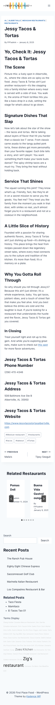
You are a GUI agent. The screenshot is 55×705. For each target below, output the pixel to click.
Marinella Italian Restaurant (22, 581)
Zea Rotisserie (39, 650)
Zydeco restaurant (9, 660)
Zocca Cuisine (35, 638)
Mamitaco (13, 606)
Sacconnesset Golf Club (20, 574)
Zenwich (19, 641)
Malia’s (11, 454)
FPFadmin (11, 42)
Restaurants (11, 23)
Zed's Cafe (11, 641)
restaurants (34, 435)
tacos (9, 440)
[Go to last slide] (11, 498)
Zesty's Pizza (18, 654)
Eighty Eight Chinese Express (23, 566)
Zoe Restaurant (42, 654)
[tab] (22, 520)
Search (7, 535)
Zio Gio (19, 660)
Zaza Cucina (12, 638)
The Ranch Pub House (19, 558)
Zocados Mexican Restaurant (24, 622)
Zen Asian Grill (29, 645)
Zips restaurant (28, 634)
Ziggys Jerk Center (40, 630)
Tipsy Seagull (42, 454)
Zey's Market (45, 626)
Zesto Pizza (38, 634)
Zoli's (50, 630)
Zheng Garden (8, 622)
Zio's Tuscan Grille (24, 626)
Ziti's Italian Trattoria (40, 641)
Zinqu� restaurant (30, 654)
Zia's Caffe (7, 630)
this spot (43, 344)
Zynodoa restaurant (10, 626)
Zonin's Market (17, 630)
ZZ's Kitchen (39, 645)
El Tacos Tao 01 (17, 610)
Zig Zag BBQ (17, 634)
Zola (37, 622)
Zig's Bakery (7, 654)
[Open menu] (49, 5)
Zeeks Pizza (36, 626)
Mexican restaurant (15, 435)
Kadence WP (33, 696)
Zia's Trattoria (27, 641)
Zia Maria (35, 666)
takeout (20, 440)
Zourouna (27, 666)
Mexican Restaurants (33, 20)
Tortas (30, 440)
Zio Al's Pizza (28, 630)
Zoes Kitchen (24, 649)
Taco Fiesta (14, 602)
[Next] (43, 498)
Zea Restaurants (23, 638)
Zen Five (20, 645)
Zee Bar (42, 622)
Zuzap (12, 650)
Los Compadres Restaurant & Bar (26, 589)
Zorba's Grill (7, 634)
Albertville (15, 20)
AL (6, 20)
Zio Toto (47, 650)
